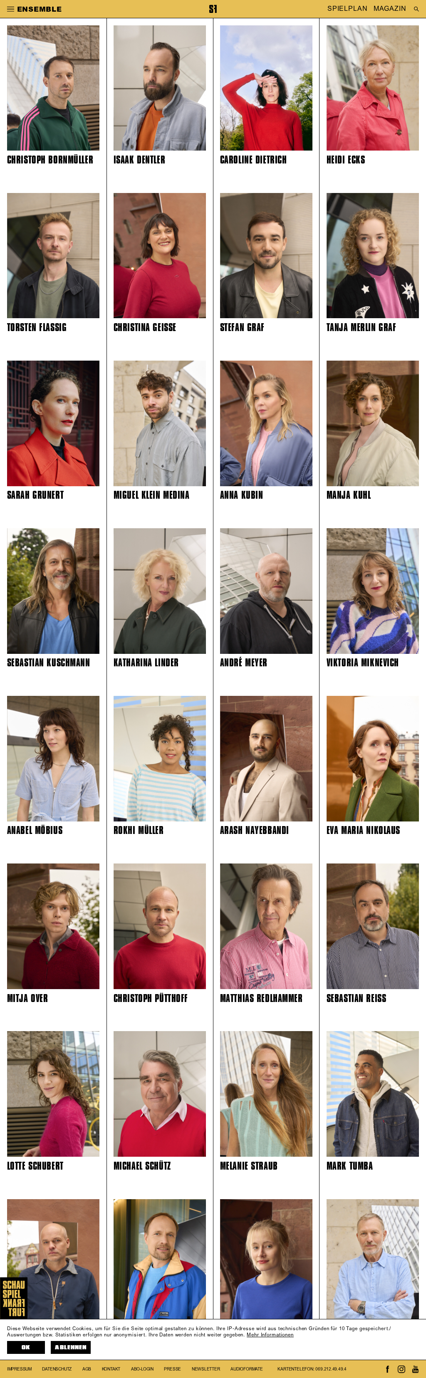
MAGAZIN (390, 9)
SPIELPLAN (347, 9)
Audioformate (246, 1369)
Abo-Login (142, 1369)
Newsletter (206, 1369)
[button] (10, 8)
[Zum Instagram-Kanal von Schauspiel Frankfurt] (401, 1369)
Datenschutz (57, 1369)
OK (26, 1347)
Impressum (19, 1369)
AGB (86, 1369)
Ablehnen (70, 1347)
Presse (172, 1369)
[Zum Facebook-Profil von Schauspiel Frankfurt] (387, 1369)
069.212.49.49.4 (331, 1369)
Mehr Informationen (270, 1335)
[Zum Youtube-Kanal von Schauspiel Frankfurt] (415, 1369)
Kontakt (111, 1369)
